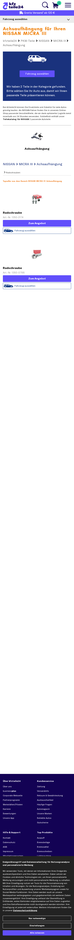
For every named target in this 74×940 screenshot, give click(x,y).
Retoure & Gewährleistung (50, 795)
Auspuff (41, 838)
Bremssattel (43, 847)
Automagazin (43, 809)
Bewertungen (9, 813)
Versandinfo (43, 791)
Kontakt (6, 838)
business (9, 791)
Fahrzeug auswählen (37, 73)
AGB (5, 847)
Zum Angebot (37, 223)
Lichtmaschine (44, 856)
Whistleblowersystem (13, 856)
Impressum (8, 851)
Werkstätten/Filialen (13, 804)
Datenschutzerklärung (25, 910)
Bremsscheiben (44, 851)
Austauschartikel (45, 800)
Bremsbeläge (43, 842)
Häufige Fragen (44, 804)
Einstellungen (37, 925)
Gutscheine (42, 822)
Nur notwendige (37, 918)
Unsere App (8, 818)
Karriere (7, 809)
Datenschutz (9, 842)
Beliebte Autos (44, 818)
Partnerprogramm (11, 800)
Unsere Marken (44, 813)
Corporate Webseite (12, 795)
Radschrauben (12, 172)
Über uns (7, 786)
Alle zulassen (37, 933)
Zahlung (41, 786)
